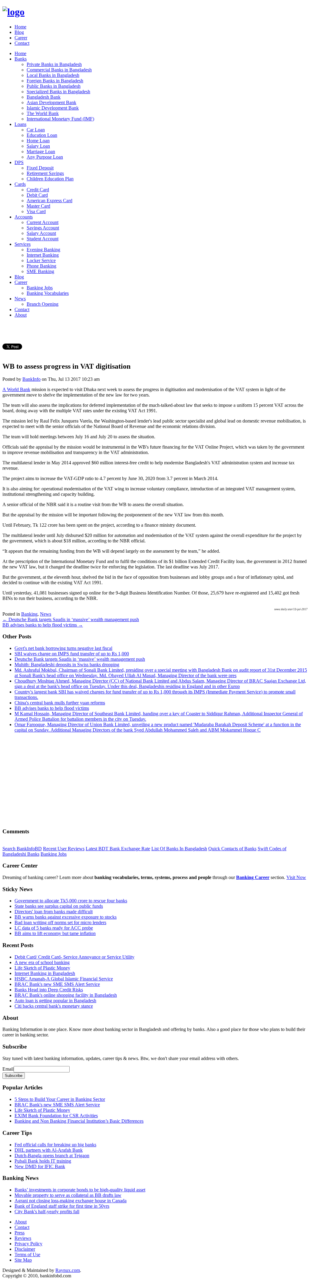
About (21, 315)
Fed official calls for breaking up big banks (55, 1144)
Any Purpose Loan (45, 157)
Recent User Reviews (63, 848)
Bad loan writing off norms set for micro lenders (60, 922)
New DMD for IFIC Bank (40, 1166)
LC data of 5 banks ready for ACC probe (54, 927)
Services (23, 244)
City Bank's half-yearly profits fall (47, 1211)
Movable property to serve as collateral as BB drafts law (68, 1195)
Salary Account (41, 233)
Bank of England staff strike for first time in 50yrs (62, 1206)
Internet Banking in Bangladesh (45, 973)
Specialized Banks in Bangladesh (58, 91)
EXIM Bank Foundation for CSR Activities (56, 1115)
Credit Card (38, 189)
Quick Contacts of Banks (232, 848)
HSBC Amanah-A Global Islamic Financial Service (64, 978)
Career (21, 37)
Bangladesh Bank (44, 97)
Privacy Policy (28, 1243)
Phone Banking (41, 265)
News (20, 298)
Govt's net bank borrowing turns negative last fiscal (63, 648)
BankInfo (31, 379)
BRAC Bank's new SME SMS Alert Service (57, 984)
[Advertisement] (155, 780)
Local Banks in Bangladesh (53, 75)
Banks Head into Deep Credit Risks (49, 989)
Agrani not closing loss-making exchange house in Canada (71, 1200)
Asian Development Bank (51, 102)
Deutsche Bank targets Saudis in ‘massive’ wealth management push (80, 659)
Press (20, 1232)
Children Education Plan (50, 178)
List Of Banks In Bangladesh (179, 848)
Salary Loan (38, 146)
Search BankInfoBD (22, 848)
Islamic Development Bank (53, 107)
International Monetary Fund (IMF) (60, 118)
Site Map (23, 1260)
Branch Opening (42, 304)
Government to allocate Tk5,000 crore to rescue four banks (71, 900)
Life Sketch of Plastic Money (42, 967)
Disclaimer (25, 1249)
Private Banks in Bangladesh (54, 64)
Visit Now (296, 877)
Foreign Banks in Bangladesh (55, 80)
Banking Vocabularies (48, 293)
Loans (20, 124)
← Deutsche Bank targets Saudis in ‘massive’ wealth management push (70, 619)
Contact (22, 43)
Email (8, 1069)
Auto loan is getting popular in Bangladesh (55, 1000)
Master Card (38, 206)
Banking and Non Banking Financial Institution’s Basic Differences (79, 1121)
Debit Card (37, 195)
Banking (29, 614)
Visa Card (36, 211)
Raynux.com (67, 1270)
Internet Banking (43, 255)
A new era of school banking (42, 962)
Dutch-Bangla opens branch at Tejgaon (52, 1155)
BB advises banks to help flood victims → (42, 624)
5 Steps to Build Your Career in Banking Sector (60, 1099)
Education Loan (42, 135)
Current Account (42, 222)
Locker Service (41, 260)
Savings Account (43, 227)
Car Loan (36, 129)
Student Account (42, 238)
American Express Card (49, 200)
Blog (19, 32)
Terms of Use (27, 1254)
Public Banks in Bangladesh (54, 86)
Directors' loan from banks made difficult (54, 911)
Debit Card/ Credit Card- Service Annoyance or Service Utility (74, 957)
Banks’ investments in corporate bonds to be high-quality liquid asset (80, 1189)
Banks (21, 58)
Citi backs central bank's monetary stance (54, 1006)
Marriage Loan (41, 151)
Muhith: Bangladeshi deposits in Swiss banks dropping (67, 664)
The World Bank (43, 113)
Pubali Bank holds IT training (43, 1161)
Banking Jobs (40, 287)
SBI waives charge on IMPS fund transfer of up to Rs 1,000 (72, 653)
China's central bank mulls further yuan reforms (60, 702)
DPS (19, 162)
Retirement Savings (45, 173)
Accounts (24, 216)
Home (20, 26)
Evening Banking (43, 249)
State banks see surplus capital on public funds (59, 906)
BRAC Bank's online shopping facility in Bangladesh (66, 995)
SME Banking (40, 271)
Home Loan (38, 140)
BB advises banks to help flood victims (52, 708)
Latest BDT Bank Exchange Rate (118, 848)
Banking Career (252, 877)
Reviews (23, 1238)
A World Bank (16, 389)
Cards (20, 184)
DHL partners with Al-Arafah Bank (49, 1150)
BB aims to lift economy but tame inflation (55, 933)
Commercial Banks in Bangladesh (59, 69)
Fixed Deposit (40, 167)
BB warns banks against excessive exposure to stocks (66, 917)
